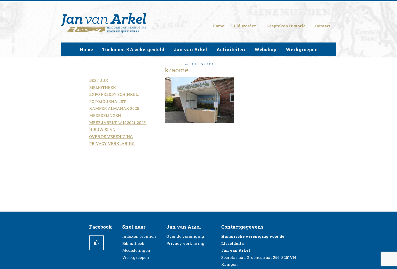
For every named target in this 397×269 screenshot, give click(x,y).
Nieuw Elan (102, 129)
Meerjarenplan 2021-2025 (117, 122)
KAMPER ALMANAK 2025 (114, 108)
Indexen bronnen (139, 236)
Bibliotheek (102, 87)
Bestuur (98, 80)
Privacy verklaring (112, 143)
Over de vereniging (111, 136)
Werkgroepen (135, 257)
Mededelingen (105, 115)
